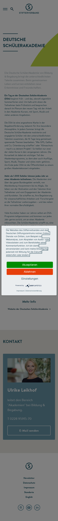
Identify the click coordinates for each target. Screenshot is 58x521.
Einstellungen (29, 278)
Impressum (20, 291)
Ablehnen (30, 271)
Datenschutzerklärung (33, 291)
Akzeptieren (29, 264)
